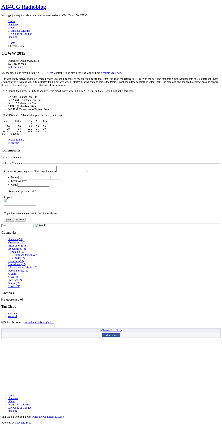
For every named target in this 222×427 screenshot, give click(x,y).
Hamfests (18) (16, 261)
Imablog (12, 36)
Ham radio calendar (19, 30)
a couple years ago (111, 72)
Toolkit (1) (14, 286)
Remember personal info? (22, 191)
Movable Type (23, 422)
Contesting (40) (16, 242)
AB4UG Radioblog (23, 7)
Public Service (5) (18, 270)
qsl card (12, 316)
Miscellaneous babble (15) (22, 267)
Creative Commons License (48, 416)
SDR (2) (20, 258)
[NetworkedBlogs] (111, 330)
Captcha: (9, 197)
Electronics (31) (17, 245)
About (11, 27)
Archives (13, 24)
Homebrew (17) (17, 264)
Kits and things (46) (26, 254)
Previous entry (16, 139)
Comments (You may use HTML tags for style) (30, 171)
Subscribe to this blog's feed (39, 322)
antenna (12, 313)
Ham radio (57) (16, 251)
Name (14, 177)
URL (14, 184)
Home (11, 21)
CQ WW (49, 72)
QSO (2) (13, 276)
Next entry (14, 142)
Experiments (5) (17, 248)
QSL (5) (12, 273)
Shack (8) (13, 283)
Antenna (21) (15, 239)
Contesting (17, 66)
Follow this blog (111, 335)
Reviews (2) (15, 279)
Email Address (19, 180)
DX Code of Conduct (20, 33)
